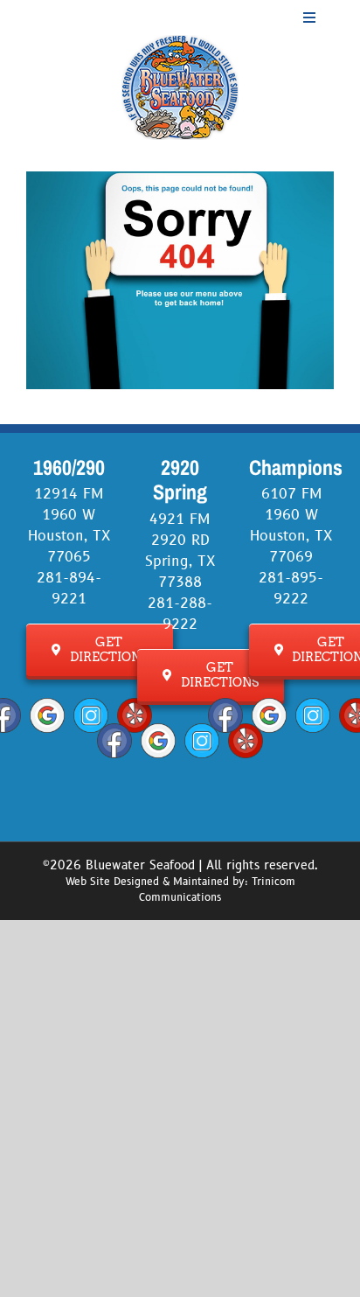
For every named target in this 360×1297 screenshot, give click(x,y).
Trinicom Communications (217, 890)
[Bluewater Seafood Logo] (180, 42)
